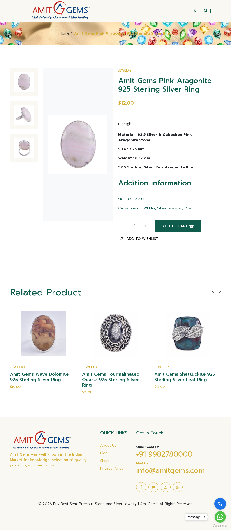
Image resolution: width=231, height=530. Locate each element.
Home (64, 33)
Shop (104, 460)
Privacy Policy (111, 468)
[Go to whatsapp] (220, 517)
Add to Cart (175, 226)
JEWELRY (125, 70)
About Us (108, 445)
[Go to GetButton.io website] (220, 525)
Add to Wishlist (142, 238)
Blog (104, 453)
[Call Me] (220, 504)
